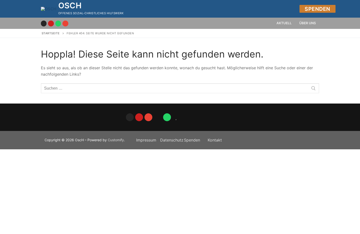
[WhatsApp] (167, 117)
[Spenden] (158, 117)
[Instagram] (44, 23)
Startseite (51, 33)
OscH (70, 5)
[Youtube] (51, 23)
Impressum (146, 140)
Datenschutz (171, 140)
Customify (116, 140)
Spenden (317, 9)
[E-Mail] (65, 23)
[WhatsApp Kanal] (58, 23)
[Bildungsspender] (176, 117)
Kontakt (215, 140)
